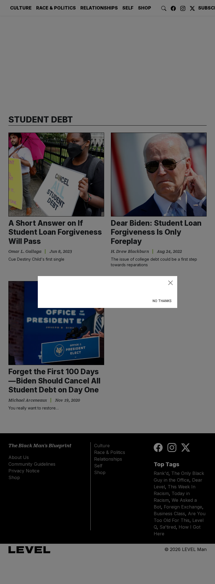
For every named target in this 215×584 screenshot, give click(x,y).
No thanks (162, 301)
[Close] (170, 282)
